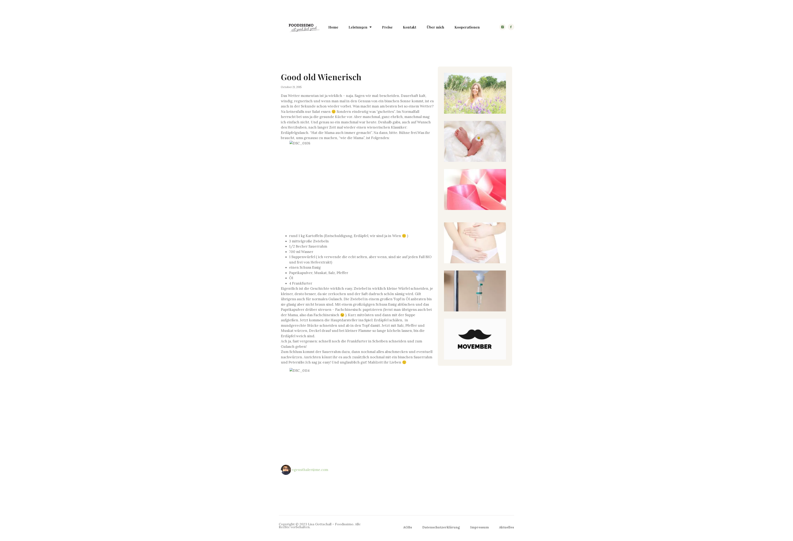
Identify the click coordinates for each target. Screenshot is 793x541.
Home (333, 27)
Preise (387, 27)
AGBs (407, 527)
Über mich (435, 27)
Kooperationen (467, 27)
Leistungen (358, 27)
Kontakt (409, 27)
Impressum (479, 527)
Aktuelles (506, 527)
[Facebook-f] (511, 27)
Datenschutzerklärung (441, 527)
